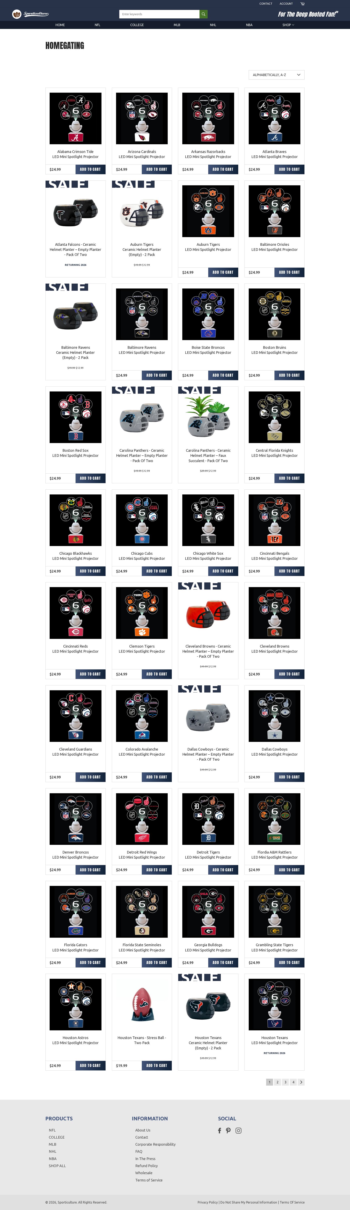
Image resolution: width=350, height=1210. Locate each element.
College (137, 25)
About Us (142, 1130)
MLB (177, 25)
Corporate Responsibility (155, 1144)
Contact (265, 3)
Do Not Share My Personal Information (248, 1202)
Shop (287, 25)
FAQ (138, 1151)
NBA (249, 25)
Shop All (57, 1166)
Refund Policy (146, 1166)
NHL (213, 25)
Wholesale (144, 1173)
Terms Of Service (292, 1202)
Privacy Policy (208, 1202)
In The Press (145, 1159)
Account (286, 3)
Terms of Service (149, 1180)
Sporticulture (67, 1202)
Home (60, 25)
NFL (97, 25)
